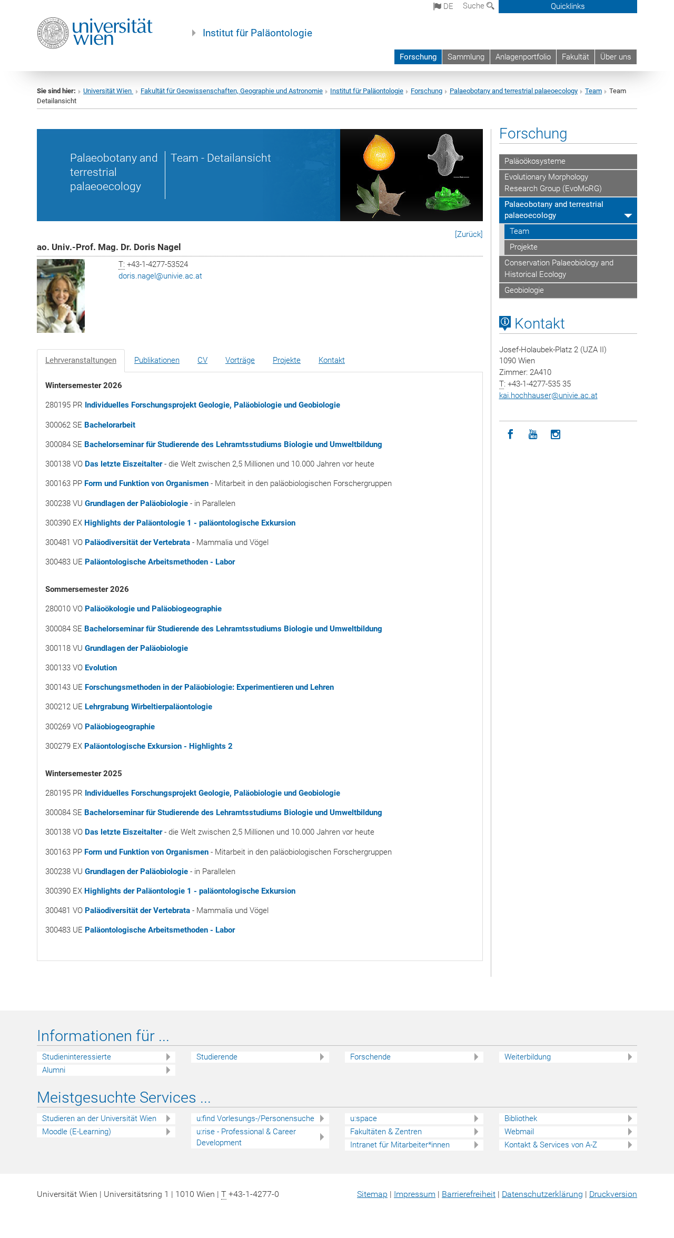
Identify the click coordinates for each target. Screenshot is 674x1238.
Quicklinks (568, 6)
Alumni (53, 1070)
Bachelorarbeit (109, 425)
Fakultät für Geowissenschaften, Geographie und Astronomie (232, 91)
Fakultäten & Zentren (386, 1131)
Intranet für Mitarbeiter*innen (400, 1145)
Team (593, 91)
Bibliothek (520, 1118)
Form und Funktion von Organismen (146, 483)
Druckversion (613, 1194)
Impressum (414, 1194)
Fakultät (575, 57)
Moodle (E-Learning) (76, 1131)
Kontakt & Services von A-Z (550, 1145)
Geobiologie (524, 290)
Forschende (370, 1057)
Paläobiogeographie (120, 726)
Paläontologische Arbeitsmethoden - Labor (160, 562)
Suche (475, 6)
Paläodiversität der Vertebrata (137, 542)
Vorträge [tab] (240, 360)
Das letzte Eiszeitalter (123, 464)
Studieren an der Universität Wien (99, 1118)
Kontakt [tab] (332, 360)
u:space (363, 1118)
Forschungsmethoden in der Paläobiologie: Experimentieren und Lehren (209, 687)
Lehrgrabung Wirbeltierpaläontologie (148, 706)
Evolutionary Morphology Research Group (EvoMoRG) (553, 182)
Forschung (418, 57)
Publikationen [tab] (157, 360)
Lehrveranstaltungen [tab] (80, 360)
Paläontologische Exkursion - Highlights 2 (158, 746)
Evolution (101, 667)
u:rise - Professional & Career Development (246, 1137)
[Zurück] (469, 234)
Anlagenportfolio (523, 57)
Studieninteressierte (76, 1057)
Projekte (524, 247)
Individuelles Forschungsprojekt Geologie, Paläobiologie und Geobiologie (212, 405)
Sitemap (372, 1194)
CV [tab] (202, 360)
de (447, 6)
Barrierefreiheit (468, 1194)
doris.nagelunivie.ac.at (160, 276)
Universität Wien (108, 91)
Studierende (216, 1057)
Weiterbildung (527, 1057)
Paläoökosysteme (535, 161)
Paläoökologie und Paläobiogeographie (153, 608)
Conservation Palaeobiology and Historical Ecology (558, 268)
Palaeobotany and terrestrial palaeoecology (514, 91)
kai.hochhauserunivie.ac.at (548, 395)
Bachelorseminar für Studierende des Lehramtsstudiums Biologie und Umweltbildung (233, 444)
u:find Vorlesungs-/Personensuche (255, 1118)
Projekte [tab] (287, 360)
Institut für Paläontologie (257, 33)
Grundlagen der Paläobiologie (136, 503)
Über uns (615, 57)
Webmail (519, 1131)
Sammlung (466, 57)
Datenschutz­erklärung (542, 1194)
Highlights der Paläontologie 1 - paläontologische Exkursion (189, 523)
